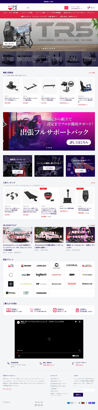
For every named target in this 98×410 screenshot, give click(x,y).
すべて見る (92, 72)
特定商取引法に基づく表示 (58, 386)
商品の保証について (48, 365)
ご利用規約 (54, 388)
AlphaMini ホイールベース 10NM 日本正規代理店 (84, 209)
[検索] (66, 7)
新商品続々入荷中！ (49, 1)
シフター (57, 59)
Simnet (6, 96)
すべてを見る (91, 225)
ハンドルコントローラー (41, 59)
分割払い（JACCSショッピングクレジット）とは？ (59, 394)
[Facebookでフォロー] (36, 405)
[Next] (95, 92)
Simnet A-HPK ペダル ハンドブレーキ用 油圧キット (12, 99)
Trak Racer (81, 96)
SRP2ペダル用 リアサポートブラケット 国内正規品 (48, 99)
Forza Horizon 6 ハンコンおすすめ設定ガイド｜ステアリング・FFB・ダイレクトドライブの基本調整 (17, 247)
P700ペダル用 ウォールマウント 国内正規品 (30, 99)
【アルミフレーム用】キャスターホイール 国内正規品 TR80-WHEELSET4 (12, 210)
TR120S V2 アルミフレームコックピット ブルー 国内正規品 (85, 100)
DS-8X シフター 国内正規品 (67, 208)
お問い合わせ (79, 365)
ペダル (73, 59)
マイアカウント (76, 8)
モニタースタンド (24, 59)
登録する (78, 394)
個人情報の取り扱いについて (58, 383)
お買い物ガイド (55, 378)
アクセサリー (89, 59)
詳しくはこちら (91, 43)
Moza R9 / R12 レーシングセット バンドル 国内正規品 (67, 99)
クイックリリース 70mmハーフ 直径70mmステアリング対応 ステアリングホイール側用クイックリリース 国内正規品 (49, 211)
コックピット (8, 59)
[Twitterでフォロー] (39, 405)
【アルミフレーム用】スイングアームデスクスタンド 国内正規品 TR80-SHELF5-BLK (30, 210)
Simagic (25, 96)
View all (93, 182)
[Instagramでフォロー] (42, 405)
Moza (42, 96)
